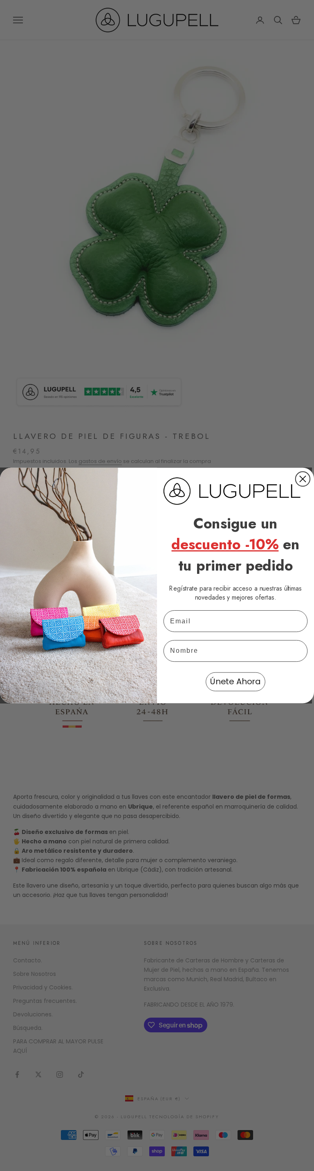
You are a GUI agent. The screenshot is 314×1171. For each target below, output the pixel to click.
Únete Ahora (235, 682)
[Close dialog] (303, 479)
